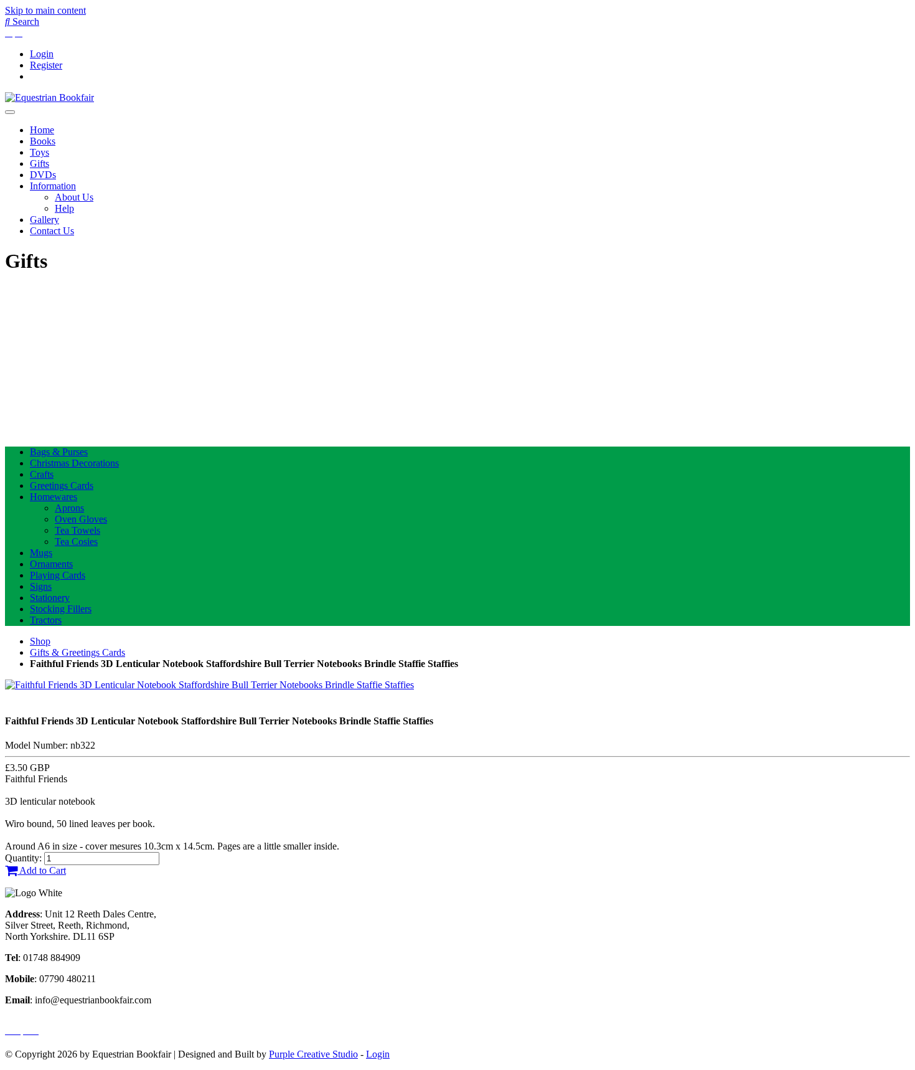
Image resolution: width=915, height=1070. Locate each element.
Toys (39, 152)
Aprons (69, 508)
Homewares (53, 496)
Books (42, 141)
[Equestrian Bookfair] (49, 97)
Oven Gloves (81, 519)
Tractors (46, 620)
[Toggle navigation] (10, 112)
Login (42, 54)
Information (53, 186)
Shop (40, 641)
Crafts (42, 474)
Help (64, 208)
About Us (74, 197)
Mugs (41, 552)
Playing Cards (57, 575)
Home (42, 130)
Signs (41, 586)
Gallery (44, 219)
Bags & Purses (59, 452)
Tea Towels (77, 530)
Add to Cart (41, 870)
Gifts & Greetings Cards (77, 652)
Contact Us (52, 230)
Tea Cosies (76, 541)
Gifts (39, 163)
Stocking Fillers (61, 609)
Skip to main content (45, 10)
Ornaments (51, 564)
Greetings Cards (61, 485)
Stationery (50, 597)
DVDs (43, 174)
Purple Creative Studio (313, 1054)
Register (46, 65)
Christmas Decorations (74, 463)
